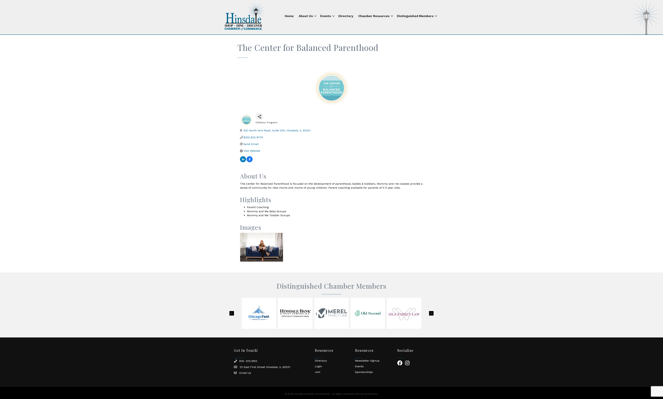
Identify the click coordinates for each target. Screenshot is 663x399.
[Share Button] (259, 116)
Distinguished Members (415, 16)
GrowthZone (371, 394)
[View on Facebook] (250, 161)
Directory (345, 16)
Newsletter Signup (367, 360)
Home (289, 16)
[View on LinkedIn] (243, 161)
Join (317, 372)
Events (325, 16)
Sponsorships (364, 372)
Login (318, 366)
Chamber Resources (374, 16)
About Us (306, 16)
